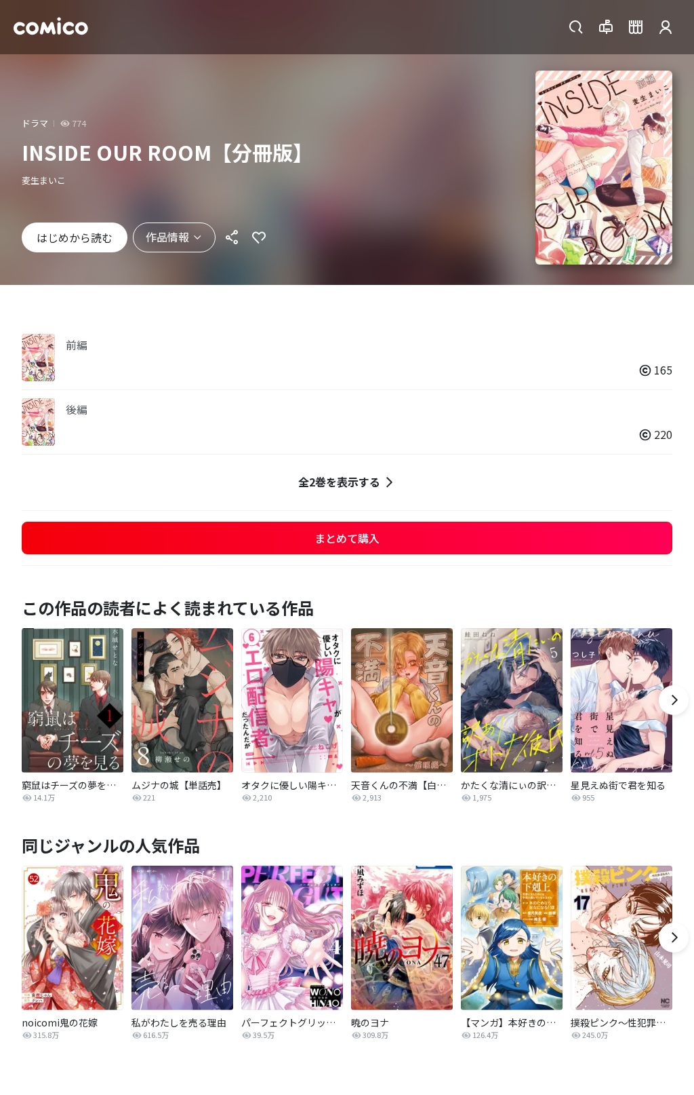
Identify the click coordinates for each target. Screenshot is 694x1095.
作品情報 (167, 237)
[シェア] (232, 237)
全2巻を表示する (339, 482)
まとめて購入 (347, 538)
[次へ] (674, 700)
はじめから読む (75, 237)
